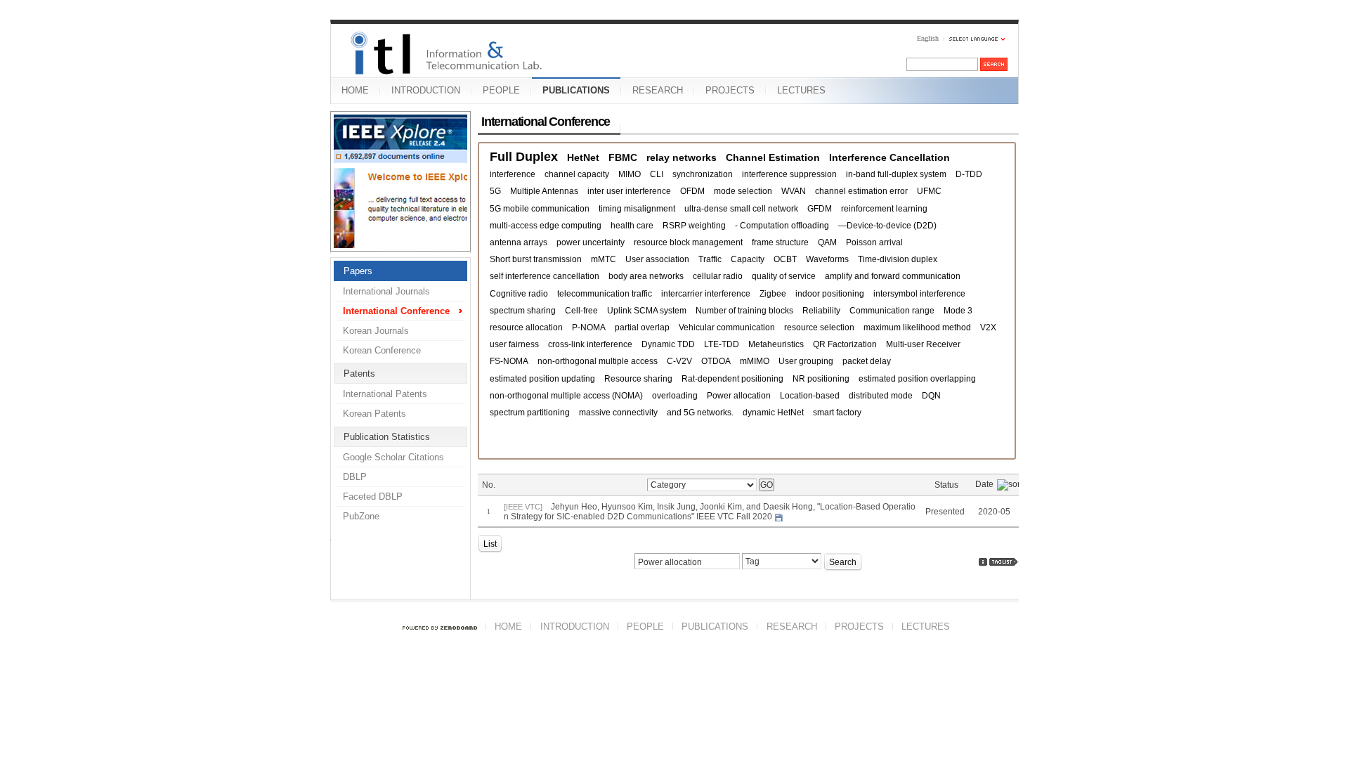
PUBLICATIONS (576, 90)
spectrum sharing (523, 311)
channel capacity (577, 174)
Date (984, 484)
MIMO (629, 174)
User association (657, 259)
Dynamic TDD (668, 344)
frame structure (780, 242)
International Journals (386, 291)
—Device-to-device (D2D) (887, 226)
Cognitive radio (519, 294)
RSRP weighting (694, 226)
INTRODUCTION (425, 90)
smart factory (837, 412)
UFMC (929, 191)
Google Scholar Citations (393, 457)
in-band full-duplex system (896, 174)
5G (495, 191)
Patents (359, 373)
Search (842, 562)
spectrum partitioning (530, 412)
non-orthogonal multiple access (597, 361)
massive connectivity (618, 412)
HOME (355, 90)
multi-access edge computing (545, 226)
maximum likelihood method (917, 327)
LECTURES (801, 90)
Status (946, 485)
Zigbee (773, 294)
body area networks (646, 276)
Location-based (810, 396)
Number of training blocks (744, 311)
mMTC (603, 259)
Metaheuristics (776, 344)
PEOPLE (501, 90)
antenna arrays (518, 242)
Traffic (710, 259)
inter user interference (629, 191)
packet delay (866, 361)
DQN (931, 396)
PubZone (361, 516)
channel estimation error (861, 191)
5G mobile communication (539, 209)
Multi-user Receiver (923, 344)
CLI (656, 174)
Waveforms (827, 259)
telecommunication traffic (604, 294)
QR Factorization (845, 344)
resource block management (688, 242)
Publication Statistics (387, 437)
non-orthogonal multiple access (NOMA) (566, 396)
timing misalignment (637, 209)
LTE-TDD (721, 344)
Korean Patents (374, 413)
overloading (675, 396)
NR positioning (821, 379)
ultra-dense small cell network (741, 209)
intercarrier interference (705, 294)
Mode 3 (958, 311)
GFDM (819, 209)
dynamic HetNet (773, 412)
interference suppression (789, 174)
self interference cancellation (544, 276)
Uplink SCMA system (646, 311)
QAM (827, 242)
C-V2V (679, 361)
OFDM (692, 191)
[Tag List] (1004, 562)
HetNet (583, 157)
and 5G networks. (700, 412)
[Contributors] (983, 562)
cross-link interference (590, 344)
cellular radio (718, 276)
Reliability (821, 311)
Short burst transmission (536, 259)
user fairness (514, 344)
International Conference (396, 311)
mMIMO (754, 361)
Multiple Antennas (544, 191)
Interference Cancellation (889, 157)
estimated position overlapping (917, 379)
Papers (358, 271)
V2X (988, 327)
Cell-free (581, 311)
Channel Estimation (773, 157)
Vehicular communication (727, 327)
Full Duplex (524, 157)
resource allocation (526, 327)
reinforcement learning (884, 209)
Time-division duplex (897, 259)
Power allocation (739, 396)
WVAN (793, 191)
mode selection (743, 191)
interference (512, 174)
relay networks (681, 157)
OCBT (785, 259)
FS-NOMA (509, 361)
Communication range (891, 311)
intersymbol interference (919, 294)
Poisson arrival (874, 242)
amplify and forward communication (892, 276)
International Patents (385, 394)
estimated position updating (542, 379)
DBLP (355, 477)
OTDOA (716, 361)
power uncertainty (590, 242)
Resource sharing (638, 379)
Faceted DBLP (373, 496)
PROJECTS (730, 90)
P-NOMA (589, 327)
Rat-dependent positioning (732, 379)
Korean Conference (382, 350)
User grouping (805, 361)
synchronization (702, 174)
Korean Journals (376, 330)
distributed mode (881, 396)
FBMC (622, 157)
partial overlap (642, 327)
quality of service (784, 276)
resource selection (819, 327)
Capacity (747, 259)
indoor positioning (829, 294)
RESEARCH (657, 90)
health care (632, 226)
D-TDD (969, 174)
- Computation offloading (782, 226)
